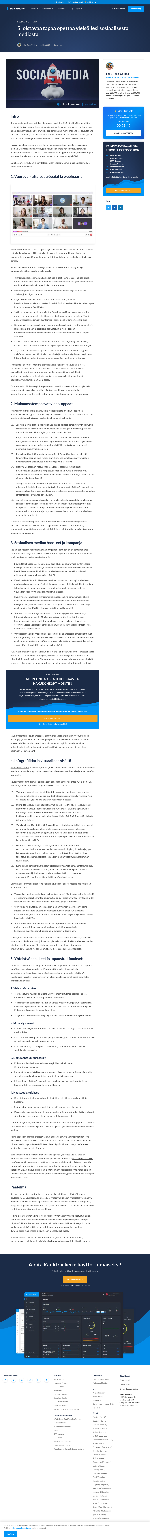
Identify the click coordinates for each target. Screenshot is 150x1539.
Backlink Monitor (61, 1398)
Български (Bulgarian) (102, 1462)
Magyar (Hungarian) (101, 1484)
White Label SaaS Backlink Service (67, 1419)
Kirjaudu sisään (118, 8)
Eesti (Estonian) (99, 1477)
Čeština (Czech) (99, 1466)
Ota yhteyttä (125, 1380)
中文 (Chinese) (99, 1458)
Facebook (5, 1380)
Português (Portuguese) (102, 1447)
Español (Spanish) (100, 1424)
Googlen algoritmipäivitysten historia (69, 1449)
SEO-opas (58, 1438)
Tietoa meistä (125, 1384)
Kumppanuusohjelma (62, 1426)
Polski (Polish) (98, 1443)
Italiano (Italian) (99, 1432)
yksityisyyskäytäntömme (20, 1528)
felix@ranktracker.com (128, 1405)
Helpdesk (96, 1408)
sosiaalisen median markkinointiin (66, 571)
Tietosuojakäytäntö (101, 1383)
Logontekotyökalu (42, 829)
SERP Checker (59, 1387)
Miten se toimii (48, 8)
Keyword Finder (60, 1383)
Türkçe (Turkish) (99, 1454)
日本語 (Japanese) (100, 1436)
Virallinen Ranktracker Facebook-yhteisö (21, 1380)
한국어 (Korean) (99, 1514)
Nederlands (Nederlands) (103, 1439)
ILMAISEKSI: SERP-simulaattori (66, 1409)
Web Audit (58, 1390)
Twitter (30, 1380)
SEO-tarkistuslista (61, 1401)
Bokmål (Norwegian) (101, 1518)
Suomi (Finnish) (99, 1481)
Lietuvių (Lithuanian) (101, 1492)
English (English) (99, 1417)
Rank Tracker (59, 1379)
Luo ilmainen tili (52, 718)
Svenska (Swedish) (100, 1451)
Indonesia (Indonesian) (102, 1488)
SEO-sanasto (59, 1434)
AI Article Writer (60, 1405)
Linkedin (38, 1380)
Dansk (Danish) (99, 1469)
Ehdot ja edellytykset (101, 1379)
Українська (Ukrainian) (102, 1511)
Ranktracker (15, 8)
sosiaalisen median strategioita (67, 316)
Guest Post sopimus (62, 1445)
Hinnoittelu (61, 8)
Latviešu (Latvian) (100, 1496)
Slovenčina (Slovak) (100, 1503)
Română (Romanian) (101, 1499)
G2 (46, 1380)
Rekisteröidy (136, 8)
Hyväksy (10, 1534)
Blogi (71, 8)
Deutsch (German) (100, 1421)
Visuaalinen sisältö (20, 767)
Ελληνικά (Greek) (100, 1473)
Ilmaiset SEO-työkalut (63, 1441)
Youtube (13, 1380)
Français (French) (100, 1428)
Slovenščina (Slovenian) (102, 1507)
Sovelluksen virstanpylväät (103, 1404)
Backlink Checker (61, 1394)
